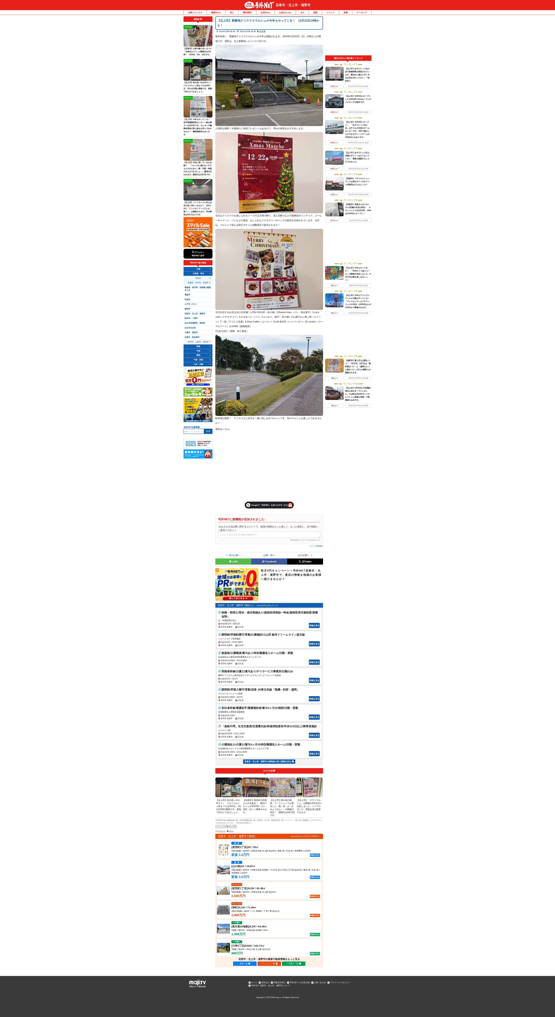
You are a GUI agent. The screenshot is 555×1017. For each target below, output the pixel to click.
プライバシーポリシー (340, 982)
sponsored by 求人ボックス (267, 605)
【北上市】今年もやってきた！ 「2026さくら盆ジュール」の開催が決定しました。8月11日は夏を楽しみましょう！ (358, 274)
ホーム (254, 982)
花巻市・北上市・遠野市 (293, 5)
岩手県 (262, 31)
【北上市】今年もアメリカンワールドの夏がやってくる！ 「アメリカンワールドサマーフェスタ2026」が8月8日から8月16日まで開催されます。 (358, 301)
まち (302, 12)
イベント (330, 12)
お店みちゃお (285, 12)
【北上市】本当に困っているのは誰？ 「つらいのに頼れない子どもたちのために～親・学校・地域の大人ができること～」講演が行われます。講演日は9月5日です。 (198, 168)
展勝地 (227, 826)
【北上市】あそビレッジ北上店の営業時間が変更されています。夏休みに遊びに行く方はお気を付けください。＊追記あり (357, 75)
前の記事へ (234, 555)
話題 (315, 12)
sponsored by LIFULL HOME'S (305, 836)
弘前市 (187, 299)
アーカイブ (362, 12)
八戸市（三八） (191, 304)
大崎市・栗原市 (191, 332)
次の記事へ (303, 555)
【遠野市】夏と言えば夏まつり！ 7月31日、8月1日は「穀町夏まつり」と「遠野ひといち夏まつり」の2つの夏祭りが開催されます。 (358, 366)
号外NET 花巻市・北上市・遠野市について (270, 985)
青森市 (187, 295)
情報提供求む (279, 982)
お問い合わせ (320, 982)
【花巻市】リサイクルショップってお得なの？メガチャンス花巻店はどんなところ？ (357, 181)
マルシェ (219, 826)
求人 (232, 12)
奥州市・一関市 (191, 318)
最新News (216, 12)
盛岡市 (187, 309)
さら (231, 831)
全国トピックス (195, 12)
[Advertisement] (348, 36)
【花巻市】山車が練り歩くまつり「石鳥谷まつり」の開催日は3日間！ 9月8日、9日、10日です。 (198, 51)
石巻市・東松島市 (192, 337)
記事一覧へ (269, 555)
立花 (234, 826)
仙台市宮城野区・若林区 (195, 323)
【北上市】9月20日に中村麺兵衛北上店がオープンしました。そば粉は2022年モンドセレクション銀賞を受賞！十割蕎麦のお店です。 (358, 394)
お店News (265, 12)
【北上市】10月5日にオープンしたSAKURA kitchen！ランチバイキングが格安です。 (358, 99)
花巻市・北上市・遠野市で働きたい (236, 605)
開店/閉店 (247, 12)
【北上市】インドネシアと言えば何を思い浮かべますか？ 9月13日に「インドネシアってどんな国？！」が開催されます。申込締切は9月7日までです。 (198, 208)
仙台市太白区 (190, 328)
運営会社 (265, 982)
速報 (346, 12)
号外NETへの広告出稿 (300, 982)
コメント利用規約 (316, 546)
